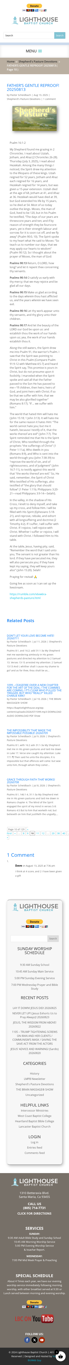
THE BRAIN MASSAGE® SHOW (34, 1089)
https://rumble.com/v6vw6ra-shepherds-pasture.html (28, 596)
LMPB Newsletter (34, 1079)
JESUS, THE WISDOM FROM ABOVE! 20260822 (34, 1024)
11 (37, 833)
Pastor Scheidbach (20, 95)
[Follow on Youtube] (42, 1340)
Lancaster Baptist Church (35, 1126)
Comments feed (35, 1153)
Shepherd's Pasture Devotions (24, 99)
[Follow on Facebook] (27, 1340)
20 (53, 833)
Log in (34, 1142)
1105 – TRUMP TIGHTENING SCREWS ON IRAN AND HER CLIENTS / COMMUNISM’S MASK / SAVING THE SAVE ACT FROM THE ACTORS (34, 1038)
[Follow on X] (34, 1340)
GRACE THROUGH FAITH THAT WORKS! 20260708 (31, 781)
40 (63, 833)
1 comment (49, 99)
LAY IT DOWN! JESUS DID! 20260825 (35, 1008)
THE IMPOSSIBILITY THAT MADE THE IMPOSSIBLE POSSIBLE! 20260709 (29, 732)
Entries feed (34, 1147)
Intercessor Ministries (34, 1110)
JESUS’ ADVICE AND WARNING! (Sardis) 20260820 (35, 1051)
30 (58, 833)
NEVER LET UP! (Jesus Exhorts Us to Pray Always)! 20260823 (34, 1015)
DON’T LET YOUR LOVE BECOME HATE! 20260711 (30, 637)
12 (43, 833)
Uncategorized (34, 1095)
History (34, 1073)
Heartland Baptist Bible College (34, 1121)
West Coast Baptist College (34, 1116)
